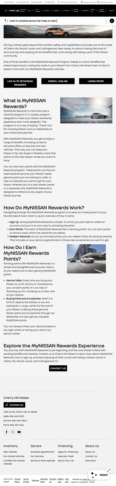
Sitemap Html (44, 480)
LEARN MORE (96, 81)
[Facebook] (6, 432)
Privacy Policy (17, 480)
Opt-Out (67, 480)
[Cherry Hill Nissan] (11, 10)
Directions (90, 460)
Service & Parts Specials (43, 460)
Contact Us (16, 405)
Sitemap (35, 480)
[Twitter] (13, 432)
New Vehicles (10, 451)
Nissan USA (61, 480)
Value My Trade (66, 456)
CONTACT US (58, 368)
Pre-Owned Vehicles (13, 456)
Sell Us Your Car (66, 460)
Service (36, 446)
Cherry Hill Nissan (8, 480)
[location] (58, 2)
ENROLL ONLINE (58, 81)
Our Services (37, 456)
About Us (92, 446)
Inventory (10, 446)
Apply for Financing (68, 451)
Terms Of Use (26, 480)
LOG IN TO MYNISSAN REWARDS (20, 82)
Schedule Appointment (42, 451)
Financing (65, 446)
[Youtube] (19, 432)
